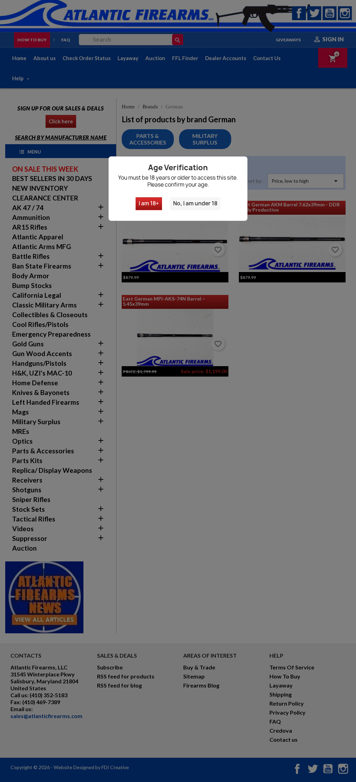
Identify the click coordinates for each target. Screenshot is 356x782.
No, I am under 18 (195, 203)
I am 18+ (149, 203)
